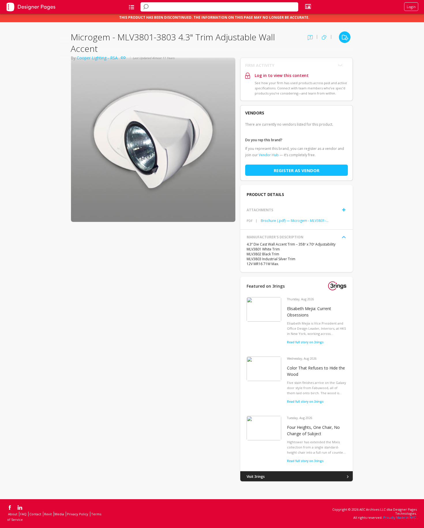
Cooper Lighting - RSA (97, 58)
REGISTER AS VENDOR (296, 170)
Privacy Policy (77, 514)
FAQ (23, 514)
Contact (35, 514)
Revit (48, 514)
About (12, 514)
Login (411, 7)
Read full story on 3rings (305, 342)
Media (59, 514)
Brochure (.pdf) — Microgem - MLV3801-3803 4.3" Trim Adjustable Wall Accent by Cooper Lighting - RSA (295, 220)
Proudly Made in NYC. (400, 517)
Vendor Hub (269, 154)
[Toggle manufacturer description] (344, 237)
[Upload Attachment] (344, 210)
